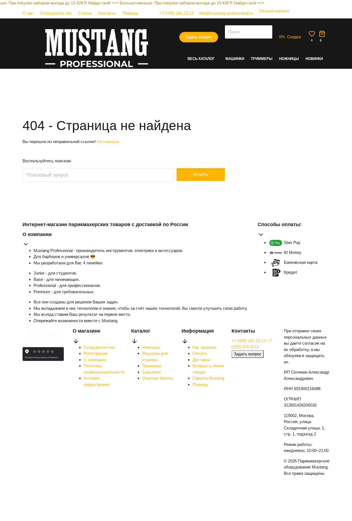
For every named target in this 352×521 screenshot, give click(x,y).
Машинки (235, 59)
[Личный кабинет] (271, 16)
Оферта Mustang (208, 378)
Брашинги (151, 372)
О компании (95, 359)
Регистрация (95, 353)
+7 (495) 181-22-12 (249, 340)
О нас (28, 13)
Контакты (107, 13)
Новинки (314, 59)
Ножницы (289, 59)
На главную (108, 141)
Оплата (200, 353)
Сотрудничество (56, 13)
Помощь (130, 13)
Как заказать (205, 347)
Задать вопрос (199, 37)
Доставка (201, 359)
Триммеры (262, 59)
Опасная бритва (157, 378)
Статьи (85, 13)
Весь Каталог (201, 59)
